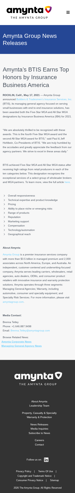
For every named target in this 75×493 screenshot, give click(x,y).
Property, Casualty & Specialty (39, 412)
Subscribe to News (39, 433)
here (67, 182)
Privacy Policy (23, 471)
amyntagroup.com (13, 301)
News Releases (39, 424)
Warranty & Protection (39, 417)
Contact (39, 444)
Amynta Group (11, 254)
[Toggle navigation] (68, 12)
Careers (39, 440)
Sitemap (54, 480)
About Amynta (39, 401)
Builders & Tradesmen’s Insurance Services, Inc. (44, 99)
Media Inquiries (39, 428)
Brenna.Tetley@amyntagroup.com (30, 330)
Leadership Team (39, 405)
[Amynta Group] (28, 12)
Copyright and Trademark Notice (34, 476)
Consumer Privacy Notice (29, 480)
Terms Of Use (45, 471)
